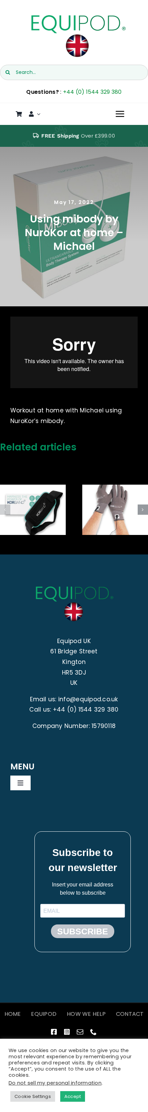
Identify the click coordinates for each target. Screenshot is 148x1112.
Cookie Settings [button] (32, 1096)
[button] (5, 509)
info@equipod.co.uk (88, 699)
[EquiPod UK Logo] (78, 16)
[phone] (93, 1031)
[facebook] (54, 1031)
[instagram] (67, 1031)
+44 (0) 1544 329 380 (92, 92)
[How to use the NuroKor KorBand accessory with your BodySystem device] (33, 510)
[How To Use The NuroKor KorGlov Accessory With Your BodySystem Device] (115, 510)
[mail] (80, 1031)
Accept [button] (72, 1096)
